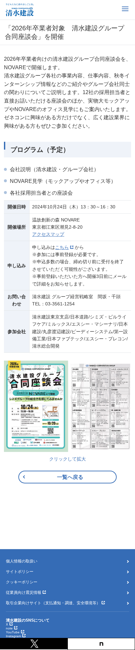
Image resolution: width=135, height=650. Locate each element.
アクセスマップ (48, 234)
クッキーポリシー (21, 582)
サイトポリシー (19, 571)
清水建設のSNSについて (27, 620)
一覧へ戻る (70, 477)
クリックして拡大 (67, 459)
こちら (62, 247)
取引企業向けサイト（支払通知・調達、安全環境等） (53, 603)
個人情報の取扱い (21, 561)
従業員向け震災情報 (23, 592)
